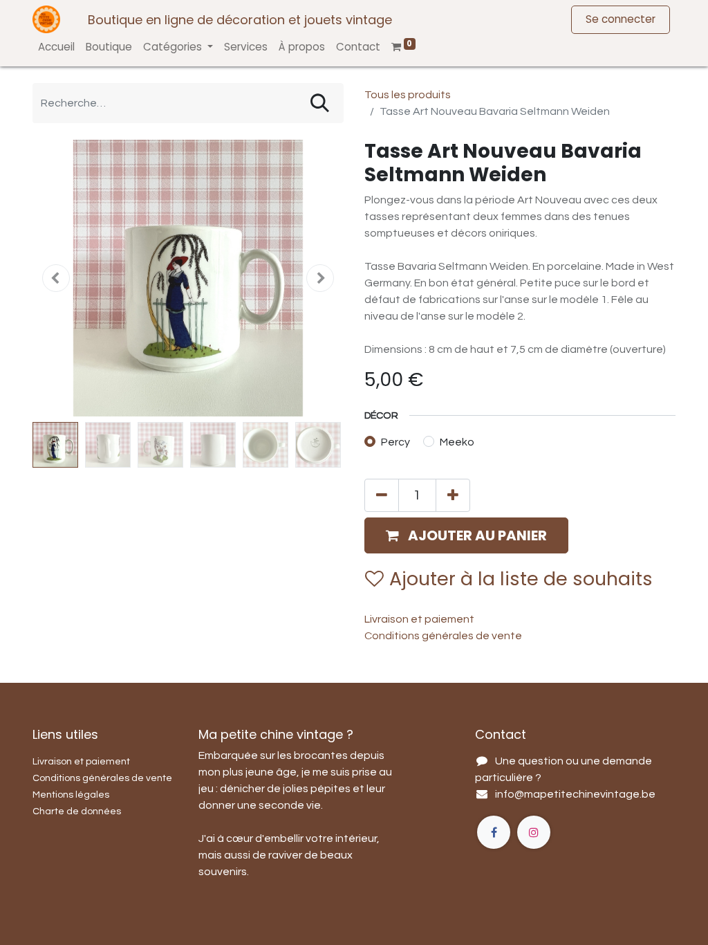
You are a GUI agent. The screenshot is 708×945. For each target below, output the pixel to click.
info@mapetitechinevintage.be (575, 794)
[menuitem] (56, 47)
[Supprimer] (381, 495)
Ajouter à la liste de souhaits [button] (521, 578)
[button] (56, 278)
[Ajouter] (453, 495)
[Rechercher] (320, 103)
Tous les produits (407, 94)
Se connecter (620, 19)
